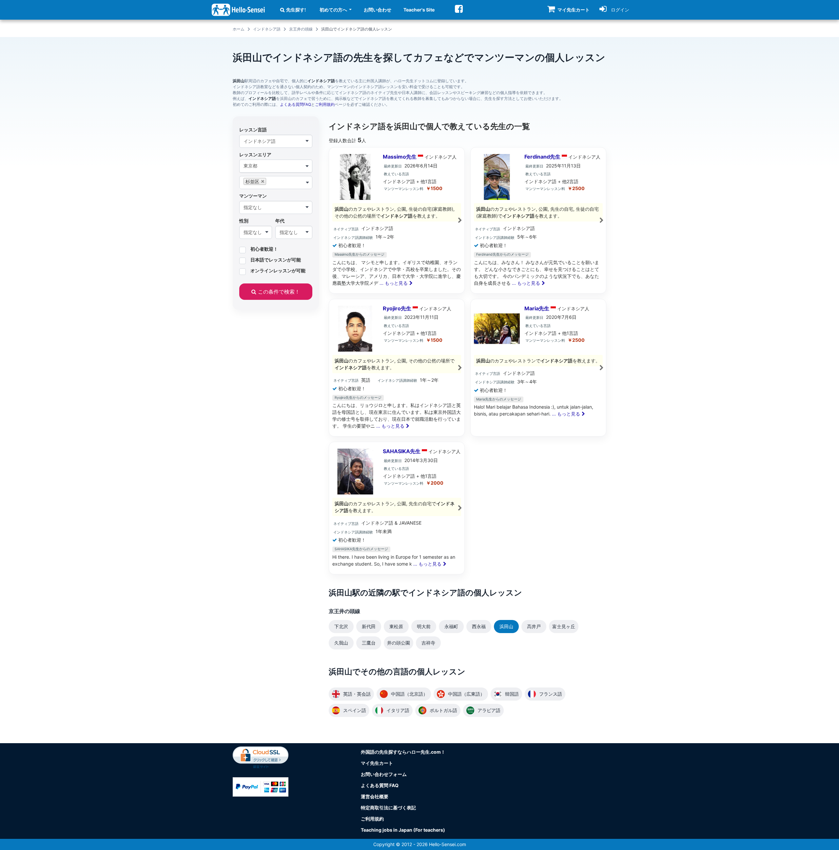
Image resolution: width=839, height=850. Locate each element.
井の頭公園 (398, 643)
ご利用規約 (325, 104)
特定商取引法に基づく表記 (388, 807)
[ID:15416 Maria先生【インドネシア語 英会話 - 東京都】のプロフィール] (538, 367)
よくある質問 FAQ (380, 785)
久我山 (341, 643)
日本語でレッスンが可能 (275, 260)
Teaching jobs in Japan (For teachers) (403, 830)
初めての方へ (334, 9)
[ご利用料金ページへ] (260, 786)
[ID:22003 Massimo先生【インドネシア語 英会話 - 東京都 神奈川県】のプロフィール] (396, 220)
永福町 (451, 626)
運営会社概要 (374, 796)
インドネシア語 (267, 29)
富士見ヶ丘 (563, 626)
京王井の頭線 (301, 29)
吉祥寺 (428, 643)
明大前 (424, 626)
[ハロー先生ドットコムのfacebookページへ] (459, 8)
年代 (279, 220)
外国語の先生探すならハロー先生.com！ (403, 752)
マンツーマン (253, 196)
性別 (243, 220)
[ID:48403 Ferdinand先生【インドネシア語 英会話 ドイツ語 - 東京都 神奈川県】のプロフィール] (538, 220)
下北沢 (341, 626)
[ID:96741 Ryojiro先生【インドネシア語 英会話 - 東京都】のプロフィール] (396, 367)
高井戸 (534, 626)
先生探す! (296, 10)
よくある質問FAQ (295, 104)
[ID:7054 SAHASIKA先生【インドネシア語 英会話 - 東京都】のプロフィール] (396, 508)
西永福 (479, 626)
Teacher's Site (419, 9)
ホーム (238, 29)
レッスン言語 (253, 129)
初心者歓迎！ (264, 249)
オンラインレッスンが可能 (277, 270)
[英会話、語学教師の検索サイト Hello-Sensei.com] (238, 9)
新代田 (369, 626)
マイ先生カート (377, 763)
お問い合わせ (377, 9)
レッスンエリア (255, 154)
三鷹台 (369, 643)
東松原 (396, 626)
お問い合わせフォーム (384, 774)
